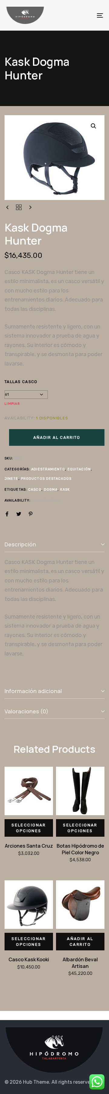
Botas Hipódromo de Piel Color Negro (80, 849)
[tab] (54, 544)
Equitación (79, 469)
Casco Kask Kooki (28, 959)
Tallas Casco (21, 381)
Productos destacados (46, 479)
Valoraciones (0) (26, 711)
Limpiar (12, 404)
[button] (93, 126)
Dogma (51, 490)
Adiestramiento (48, 469)
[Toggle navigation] (87, 15)
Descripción (20, 544)
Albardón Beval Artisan (80, 962)
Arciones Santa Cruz (29, 845)
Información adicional (33, 691)
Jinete (11, 479)
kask (65, 490)
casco (34, 490)
